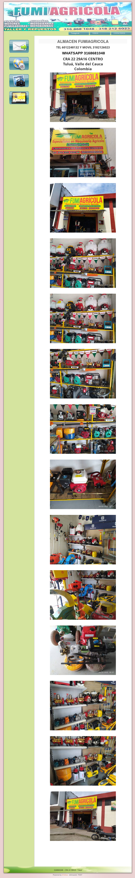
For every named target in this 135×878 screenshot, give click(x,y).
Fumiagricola (75, 33)
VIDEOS (95, 33)
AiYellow (65, 875)
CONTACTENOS (119, 33)
